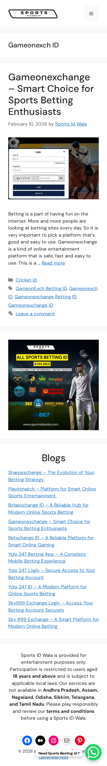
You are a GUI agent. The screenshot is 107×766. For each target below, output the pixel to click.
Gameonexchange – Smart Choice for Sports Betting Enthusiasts (51, 94)
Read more (53, 263)
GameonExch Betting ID (41, 288)
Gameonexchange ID (30, 305)
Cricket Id (26, 280)
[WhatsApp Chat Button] (93, 752)
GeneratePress (53, 757)
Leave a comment (35, 314)
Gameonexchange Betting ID (45, 297)
